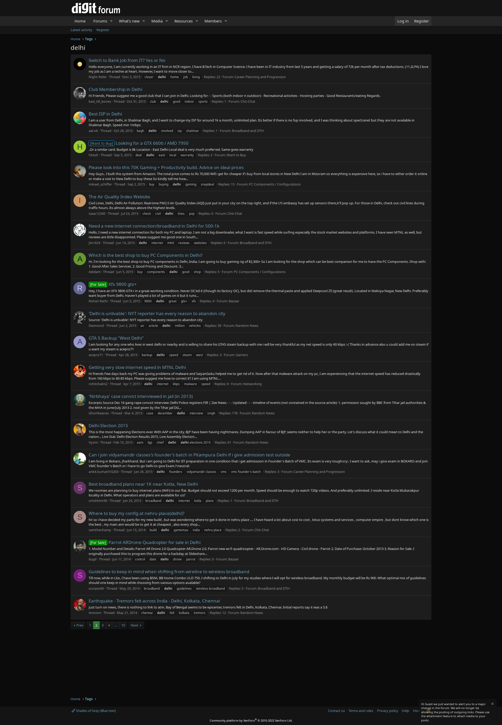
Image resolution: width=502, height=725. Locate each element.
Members (213, 21)
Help (405, 710)
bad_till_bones (100, 101)
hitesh (93, 155)
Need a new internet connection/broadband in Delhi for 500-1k (154, 226)
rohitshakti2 (98, 383)
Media (157, 21)
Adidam (95, 271)
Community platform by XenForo (251, 720)
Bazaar (234, 301)
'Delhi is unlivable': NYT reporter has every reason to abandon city (157, 313)
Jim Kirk (94, 242)
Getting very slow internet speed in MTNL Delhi (137, 367)
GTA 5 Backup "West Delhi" (116, 338)
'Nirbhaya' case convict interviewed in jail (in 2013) (141, 396)
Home (80, 21)
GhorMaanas (99, 413)
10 (123, 625)
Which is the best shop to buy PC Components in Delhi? (145, 255)
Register (102, 29)
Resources (183, 21)
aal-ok (93, 130)
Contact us (336, 710)
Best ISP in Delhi (105, 114)
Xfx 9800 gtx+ (113, 284)
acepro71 (96, 354)
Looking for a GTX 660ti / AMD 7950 (139, 143)
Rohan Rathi (98, 301)
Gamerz (242, 354)
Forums (100, 21)
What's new (129, 21)
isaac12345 (97, 213)
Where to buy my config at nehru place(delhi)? (136, 513)
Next (134, 625)
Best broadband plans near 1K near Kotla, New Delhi (143, 484)
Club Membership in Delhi (115, 89)
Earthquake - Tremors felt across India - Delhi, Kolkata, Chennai (154, 601)
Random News (247, 325)
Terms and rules (361, 710)
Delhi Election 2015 (108, 425)
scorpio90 (96, 588)
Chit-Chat (248, 101)
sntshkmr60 (98, 500)
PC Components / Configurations (275, 184)
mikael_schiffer (100, 184)
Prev (79, 625)
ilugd (92, 559)
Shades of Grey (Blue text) (95, 710)
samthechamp (100, 529)
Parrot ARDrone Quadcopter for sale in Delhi (145, 542)
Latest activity (81, 29)
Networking (252, 383)
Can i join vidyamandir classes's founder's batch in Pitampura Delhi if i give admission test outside (189, 455)
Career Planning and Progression (260, 76)
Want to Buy (236, 155)
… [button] (115, 625)
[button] (111, 21)
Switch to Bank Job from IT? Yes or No (127, 60)
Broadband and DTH (248, 130)
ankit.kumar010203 (103, 471)
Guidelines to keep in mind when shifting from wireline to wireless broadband (169, 572)
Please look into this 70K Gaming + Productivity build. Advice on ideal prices (166, 167)
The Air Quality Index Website (119, 197)
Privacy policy (387, 710)
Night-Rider (98, 76)
